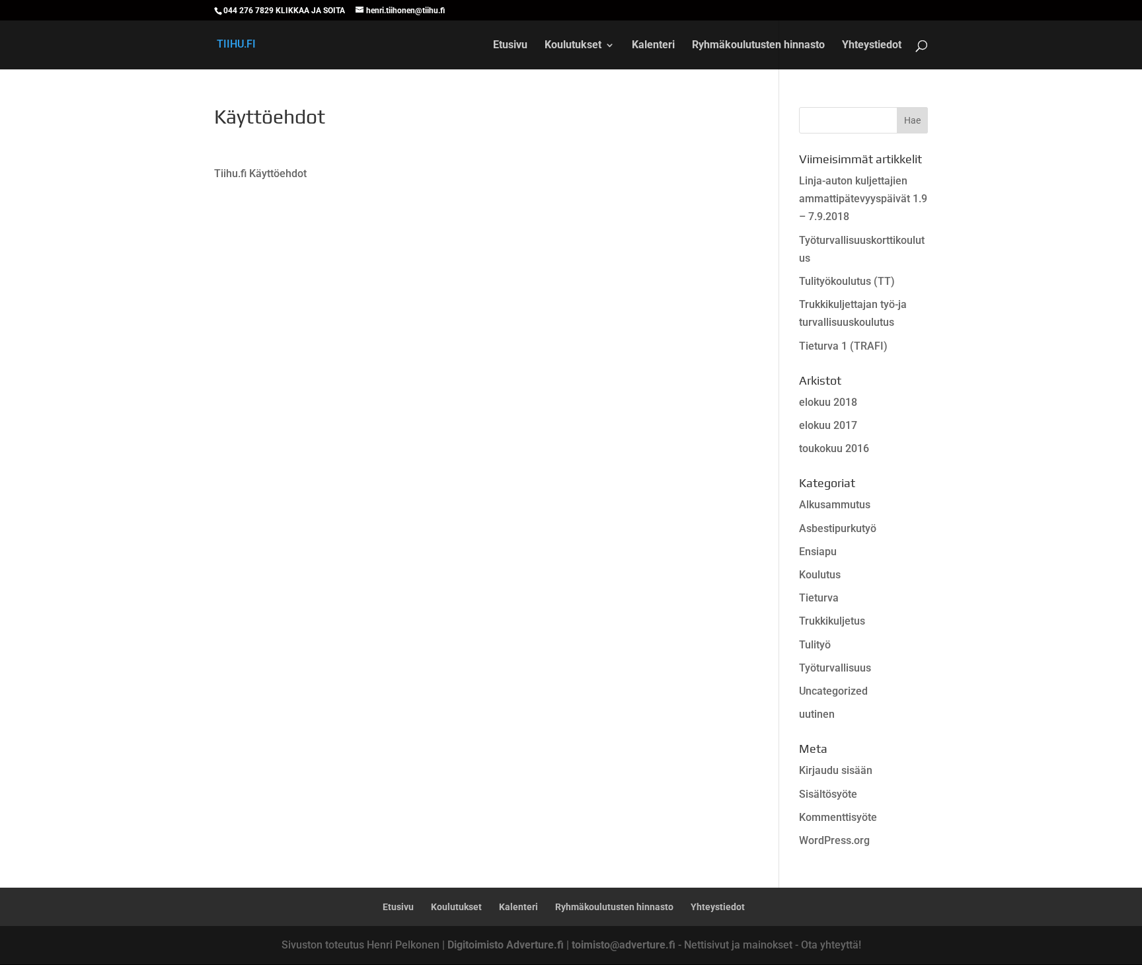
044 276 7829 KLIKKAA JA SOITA (284, 10)
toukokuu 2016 (834, 448)
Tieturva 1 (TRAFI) (843, 346)
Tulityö (815, 644)
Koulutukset (573, 45)
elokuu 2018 (828, 402)
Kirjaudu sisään (835, 770)
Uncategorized (833, 691)
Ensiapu (818, 551)
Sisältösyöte (828, 794)
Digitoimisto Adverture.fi (505, 945)
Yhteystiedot (871, 45)
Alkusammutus (834, 504)
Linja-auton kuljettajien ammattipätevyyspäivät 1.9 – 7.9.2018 (863, 198)
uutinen (817, 714)
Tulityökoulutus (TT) (847, 281)
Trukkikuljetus (832, 621)
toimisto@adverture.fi (623, 945)
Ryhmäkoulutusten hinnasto (758, 45)
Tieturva (819, 598)
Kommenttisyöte (838, 817)
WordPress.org (834, 840)
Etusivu (510, 45)
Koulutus (820, 574)
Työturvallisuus (835, 668)
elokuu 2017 (828, 425)
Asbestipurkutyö (837, 528)
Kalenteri (653, 45)
